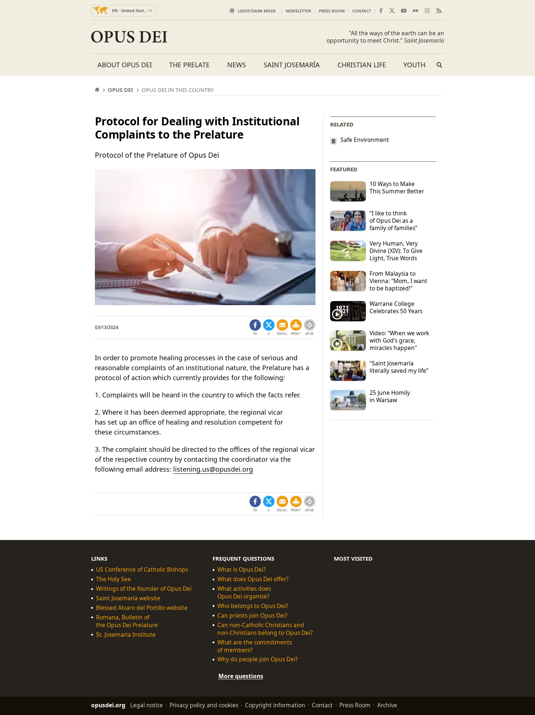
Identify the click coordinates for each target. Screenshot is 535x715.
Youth (414, 64)
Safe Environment (364, 140)
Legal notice (146, 705)
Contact (361, 10)
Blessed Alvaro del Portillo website (142, 608)
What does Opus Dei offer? (253, 579)
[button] (296, 327)
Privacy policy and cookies (204, 705)
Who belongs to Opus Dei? (252, 606)
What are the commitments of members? (254, 646)
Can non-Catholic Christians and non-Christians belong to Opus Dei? (265, 629)
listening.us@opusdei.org (213, 469)
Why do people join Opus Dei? (257, 659)
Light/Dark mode (257, 10)
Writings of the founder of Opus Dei (144, 589)
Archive (387, 705)
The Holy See (113, 579)
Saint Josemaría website (128, 598)
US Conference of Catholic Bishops (142, 569)
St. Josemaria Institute (126, 635)
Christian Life (362, 64)
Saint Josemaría (292, 64)
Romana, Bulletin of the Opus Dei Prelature (127, 621)
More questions (240, 676)
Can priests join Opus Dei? (252, 615)
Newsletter (298, 10)
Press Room (332, 10)
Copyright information (275, 705)
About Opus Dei (124, 64)
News (236, 64)
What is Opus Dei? (241, 569)
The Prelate (189, 64)
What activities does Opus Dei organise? (244, 592)
